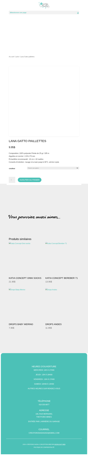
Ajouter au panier (29, 180)
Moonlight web (59, 444)
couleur (12, 168)
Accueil (11, 57)
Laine (17, 57)
